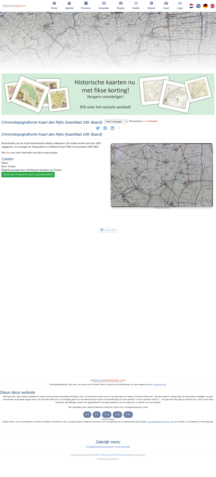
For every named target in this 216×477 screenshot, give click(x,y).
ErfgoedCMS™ (140, 455)
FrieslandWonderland (80, 455)
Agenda (69, 8)
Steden (136, 8)
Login (180, 8)
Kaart (166, 8)
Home (54, 8)
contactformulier (159, 384)
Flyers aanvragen (122, 447)
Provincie (86, 8)
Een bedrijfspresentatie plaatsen (99, 447)
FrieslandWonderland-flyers (158, 422)
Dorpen (151, 8)
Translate (152, 121)
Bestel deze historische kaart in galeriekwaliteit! (28, 174)
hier (8, 152)
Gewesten (104, 8)
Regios (120, 8)
